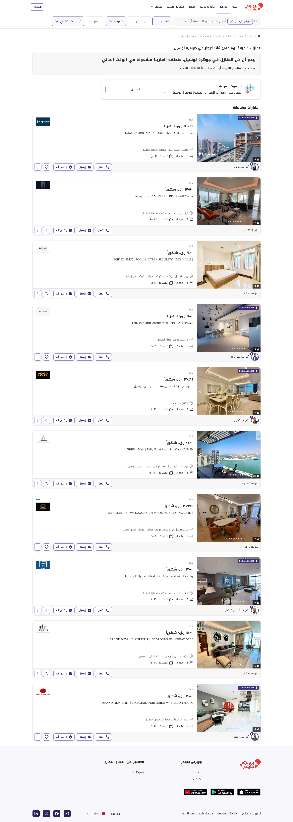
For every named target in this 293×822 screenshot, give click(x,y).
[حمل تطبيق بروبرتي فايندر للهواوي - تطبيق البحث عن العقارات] (195, 792)
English (115, 813)
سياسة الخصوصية (227, 813)
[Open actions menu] (37, 167)
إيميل (82, 166)
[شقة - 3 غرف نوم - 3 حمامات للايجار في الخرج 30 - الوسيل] (146, 396)
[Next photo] (257, 138)
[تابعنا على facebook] (56, 813)
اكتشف (158, 6)
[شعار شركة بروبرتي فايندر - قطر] (254, 7)
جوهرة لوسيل (242, 21)
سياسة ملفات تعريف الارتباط (197, 813)
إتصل (101, 166)
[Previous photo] (200, 138)
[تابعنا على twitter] (46, 813)
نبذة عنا (197, 772)
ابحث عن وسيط (175, 6)
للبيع (235, 6)
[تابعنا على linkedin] (36, 813)
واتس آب (61, 166)
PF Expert (138, 772)
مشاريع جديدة (207, 6)
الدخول (37, 6)
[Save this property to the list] (46, 167)
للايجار (224, 6)
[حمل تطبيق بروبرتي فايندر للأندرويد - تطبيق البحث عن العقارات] (222, 792)
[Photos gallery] (229, 138)
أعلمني (135, 89)
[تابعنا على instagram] (67, 813)
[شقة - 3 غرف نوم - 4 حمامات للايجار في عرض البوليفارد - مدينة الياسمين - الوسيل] (146, 713)
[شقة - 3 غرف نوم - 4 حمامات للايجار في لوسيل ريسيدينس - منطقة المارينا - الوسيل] (146, 143)
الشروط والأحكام (251, 813)
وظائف (197, 779)
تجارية (192, 6)
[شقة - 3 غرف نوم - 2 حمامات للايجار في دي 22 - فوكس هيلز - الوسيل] (146, 333)
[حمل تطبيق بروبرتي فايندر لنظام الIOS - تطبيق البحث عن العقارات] (249, 792)
